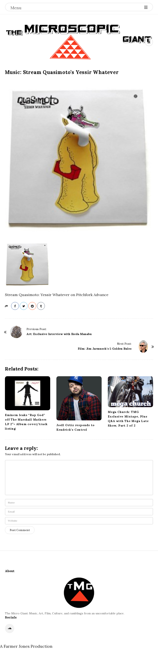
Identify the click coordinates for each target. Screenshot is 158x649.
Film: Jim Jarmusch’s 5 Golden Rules (104, 348)
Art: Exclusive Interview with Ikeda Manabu (59, 334)
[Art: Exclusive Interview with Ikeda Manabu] (16, 332)
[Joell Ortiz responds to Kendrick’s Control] (79, 398)
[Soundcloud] (9, 628)
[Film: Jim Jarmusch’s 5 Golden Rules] (143, 346)
